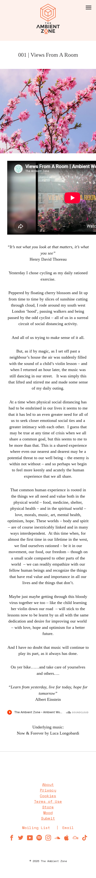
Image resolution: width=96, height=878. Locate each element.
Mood (48, 812)
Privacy (48, 790)
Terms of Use (48, 801)
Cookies (48, 796)
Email (68, 827)
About (48, 784)
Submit (48, 818)
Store (48, 807)
